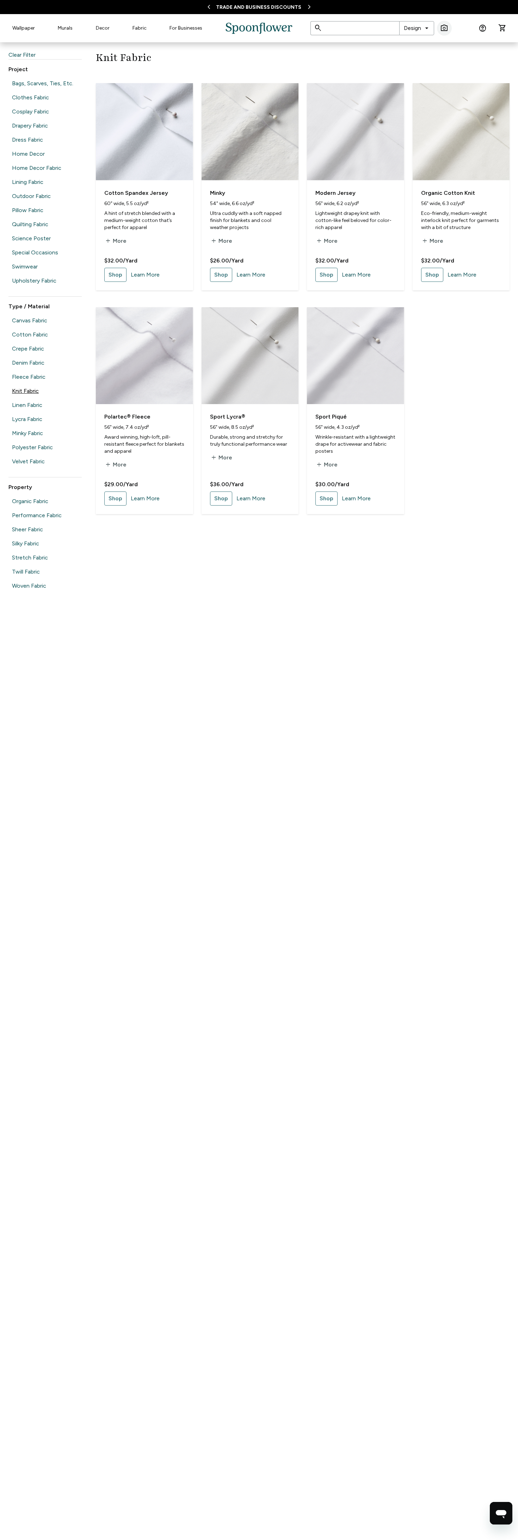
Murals (65, 28)
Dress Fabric (27, 139)
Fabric (139, 28)
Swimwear (25, 266)
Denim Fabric (28, 362)
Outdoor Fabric (31, 196)
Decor (103, 28)
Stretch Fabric (30, 557)
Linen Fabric (27, 405)
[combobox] (416, 28)
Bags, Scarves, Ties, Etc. (42, 83)
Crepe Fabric (28, 348)
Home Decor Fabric (36, 168)
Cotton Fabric (30, 334)
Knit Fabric (25, 391)
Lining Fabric (27, 182)
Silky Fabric (25, 543)
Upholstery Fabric (34, 280)
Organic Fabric (30, 501)
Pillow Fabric (27, 210)
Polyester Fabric (32, 447)
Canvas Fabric (29, 320)
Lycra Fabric (27, 419)
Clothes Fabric (30, 97)
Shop (115, 274)
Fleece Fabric (28, 376)
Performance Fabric (37, 515)
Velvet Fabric (28, 461)
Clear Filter (22, 54)
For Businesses (185, 28)
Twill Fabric (26, 571)
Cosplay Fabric (30, 111)
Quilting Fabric (30, 224)
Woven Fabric (29, 585)
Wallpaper (23, 28)
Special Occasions (35, 252)
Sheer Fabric (27, 529)
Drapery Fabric (30, 125)
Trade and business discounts (258, 7)
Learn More (145, 274)
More (115, 241)
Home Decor (28, 153)
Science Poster (31, 238)
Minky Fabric (27, 433)
